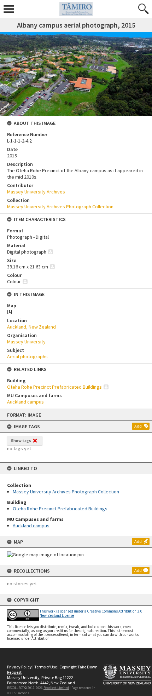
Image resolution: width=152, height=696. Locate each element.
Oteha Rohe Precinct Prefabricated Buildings (60, 508)
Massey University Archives (36, 191)
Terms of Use (45, 666)
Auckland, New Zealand (31, 327)
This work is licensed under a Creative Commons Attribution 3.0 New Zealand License (91, 613)
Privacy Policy (19, 666)
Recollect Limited (56, 687)
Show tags (21, 440)
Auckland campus (31, 525)
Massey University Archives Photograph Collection (66, 491)
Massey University (26, 341)
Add (138, 426)
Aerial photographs (27, 356)
